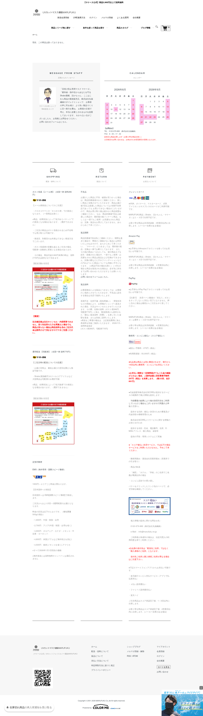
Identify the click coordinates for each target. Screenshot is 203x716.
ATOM (135, 656)
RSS (129, 656)
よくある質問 (123, 17)
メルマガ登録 (107, 17)
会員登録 (160, 651)
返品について (97, 656)
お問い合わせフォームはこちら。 (53, 121)
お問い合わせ (162, 671)
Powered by (87, 707)
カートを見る (163, 667)
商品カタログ (122, 27)
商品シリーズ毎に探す (61, 27)
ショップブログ (133, 646)
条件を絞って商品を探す (93, 27)
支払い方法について (100, 660)
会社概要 (136, 17)
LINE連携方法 (79, 17)
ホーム (34, 34)
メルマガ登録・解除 (135, 651)
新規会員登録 (63, 17)
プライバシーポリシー (101, 669)
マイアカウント (163, 646)
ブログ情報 (145, 27)
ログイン (93, 17)
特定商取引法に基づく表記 (102, 665)
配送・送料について (100, 651)
